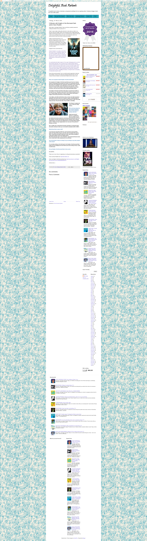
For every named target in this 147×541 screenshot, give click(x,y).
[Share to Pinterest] (72, 167)
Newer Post (51, 201)
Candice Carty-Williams (89, 77)
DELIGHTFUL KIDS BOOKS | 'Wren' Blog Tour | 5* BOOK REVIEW (92, 192)
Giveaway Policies (80, 16)
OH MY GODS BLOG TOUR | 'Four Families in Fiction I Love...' (92, 173)
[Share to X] (70, 167)
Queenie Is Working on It (90, 76)
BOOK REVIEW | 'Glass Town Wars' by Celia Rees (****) (92, 220)
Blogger (84, 538)
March (92, 281)
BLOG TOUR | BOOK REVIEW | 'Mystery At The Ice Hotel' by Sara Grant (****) (92, 260)
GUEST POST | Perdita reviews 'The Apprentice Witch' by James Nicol (92, 230)
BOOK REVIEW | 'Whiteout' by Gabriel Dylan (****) (92, 182)
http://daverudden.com (65, 156)
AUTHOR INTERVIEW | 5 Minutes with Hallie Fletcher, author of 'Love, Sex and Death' (92, 202)
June (92, 277)
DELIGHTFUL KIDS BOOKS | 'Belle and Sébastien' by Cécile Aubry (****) (92, 250)
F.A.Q (95, 16)
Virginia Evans (88, 90)
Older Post (78, 201)
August (92, 276)
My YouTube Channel (59, 16)
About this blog (70, 16)
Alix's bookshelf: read (92, 74)
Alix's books (86, 105)
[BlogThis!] (69, 167)
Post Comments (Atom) (58, 203)
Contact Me (88, 16)
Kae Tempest (88, 81)
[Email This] (68, 167)
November (93, 285)
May (91, 278)
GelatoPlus (76, 538)
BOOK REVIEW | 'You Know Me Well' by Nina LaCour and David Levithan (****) (92, 240)
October (92, 287)
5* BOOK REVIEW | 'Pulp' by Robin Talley (92, 211)
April (91, 280)
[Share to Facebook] (71, 167)
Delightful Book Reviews (62, 6)
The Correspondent (89, 89)
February (92, 296)
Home (50, 16)
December (93, 284)
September (93, 303)
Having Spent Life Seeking (90, 80)
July (91, 289)
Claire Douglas (88, 94)
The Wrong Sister (89, 93)
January (92, 283)
